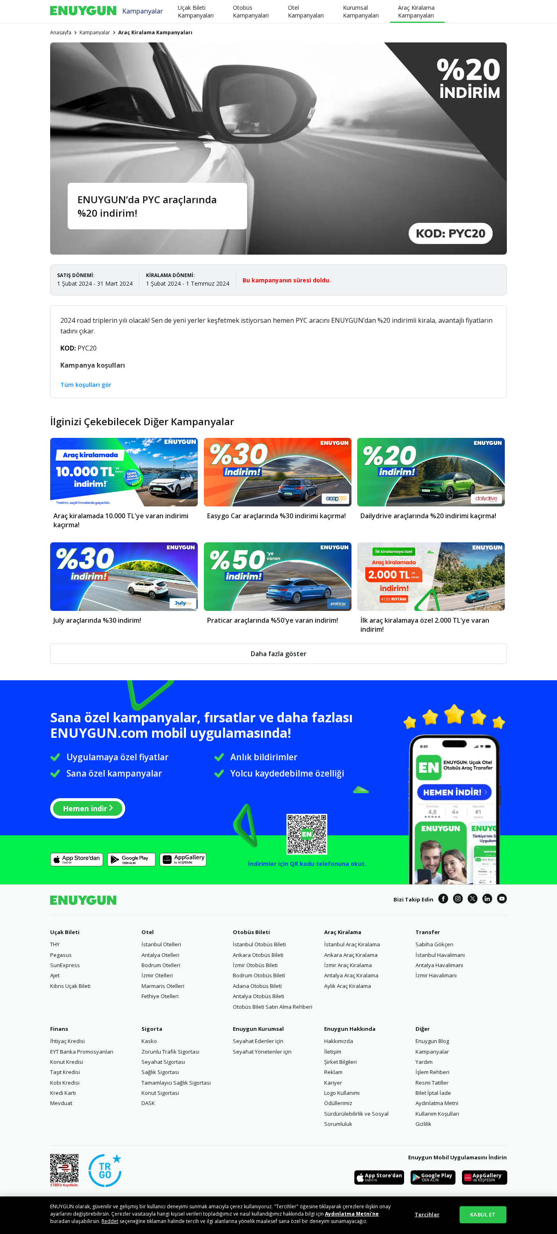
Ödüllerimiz (338, 1103)
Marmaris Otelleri (162, 986)
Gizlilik (423, 1123)
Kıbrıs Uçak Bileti (70, 986)
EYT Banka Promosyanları (81, 1051)
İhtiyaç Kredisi (67, 1041)
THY (55, 944)
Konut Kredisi (66, 1061)
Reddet (110, 1221)
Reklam (333, 1072)
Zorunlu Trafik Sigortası (170, 1051)
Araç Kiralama (342, 932)
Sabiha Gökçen (434, 944)
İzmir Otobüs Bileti (255, 965)
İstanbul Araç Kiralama (352, 944)
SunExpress (65, 965)
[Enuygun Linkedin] (487, 900)
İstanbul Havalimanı (440, 955)
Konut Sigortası (160, 1092)
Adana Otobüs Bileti (257, 986)
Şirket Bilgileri (340, 1061)
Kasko (149, 1041)
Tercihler (427, 1214)
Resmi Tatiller (432, 1082)
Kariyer (333, 1082)
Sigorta (151, 1028)
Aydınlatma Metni (437, 1103)
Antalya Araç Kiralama (351, 975)
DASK (148, 1103)
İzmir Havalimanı (436, 975)
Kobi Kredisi (65, 1082)
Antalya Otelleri (160, 955)
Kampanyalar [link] (95, 32)
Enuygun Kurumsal (258, 1028)
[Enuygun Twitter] (472, 900)
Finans (59, 1028)
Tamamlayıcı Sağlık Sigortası (176, 1082)
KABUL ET (482, 1214)
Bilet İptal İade (433, 1092)
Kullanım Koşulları (437, 1113)
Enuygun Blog (432, 1041)
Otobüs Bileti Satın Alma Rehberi (272, 1006)
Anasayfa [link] (60, 32)
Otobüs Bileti (251, 932)
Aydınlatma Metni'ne (352, 1213)
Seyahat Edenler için (258, 1041)
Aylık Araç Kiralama (347, 986)
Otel (147, 932)
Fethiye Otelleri (160, 996)
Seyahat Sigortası (163, 1061)
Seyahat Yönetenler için (262, 1051)
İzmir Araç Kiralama (348, 965)
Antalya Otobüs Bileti (258, 996)
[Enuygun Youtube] (502, 900)
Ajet (55, 975)
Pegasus (61, 955)
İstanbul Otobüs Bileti (259, 944)
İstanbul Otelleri (161, 944)
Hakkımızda (338, 1041)
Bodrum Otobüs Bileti (259, 975)
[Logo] (83, 11)
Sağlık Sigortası (160, 1072)
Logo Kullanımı (342, 1092)
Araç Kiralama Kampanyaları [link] (155, 32)
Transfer (428, 932)
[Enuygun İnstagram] (458, 900)
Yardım (424, 1061)
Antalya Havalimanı (439, 965)
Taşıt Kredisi (65, 1072)
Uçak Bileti (65, 932)
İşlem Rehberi (432, 1072)
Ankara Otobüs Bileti (258, 955)
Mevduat (61, 1103)
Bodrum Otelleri (160, 965)
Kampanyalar (142, 10)
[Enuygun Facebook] (443, 900)
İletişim (332, 1051)
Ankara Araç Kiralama (351, 955)
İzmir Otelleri (157, 975)
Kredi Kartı (63, 1092)
